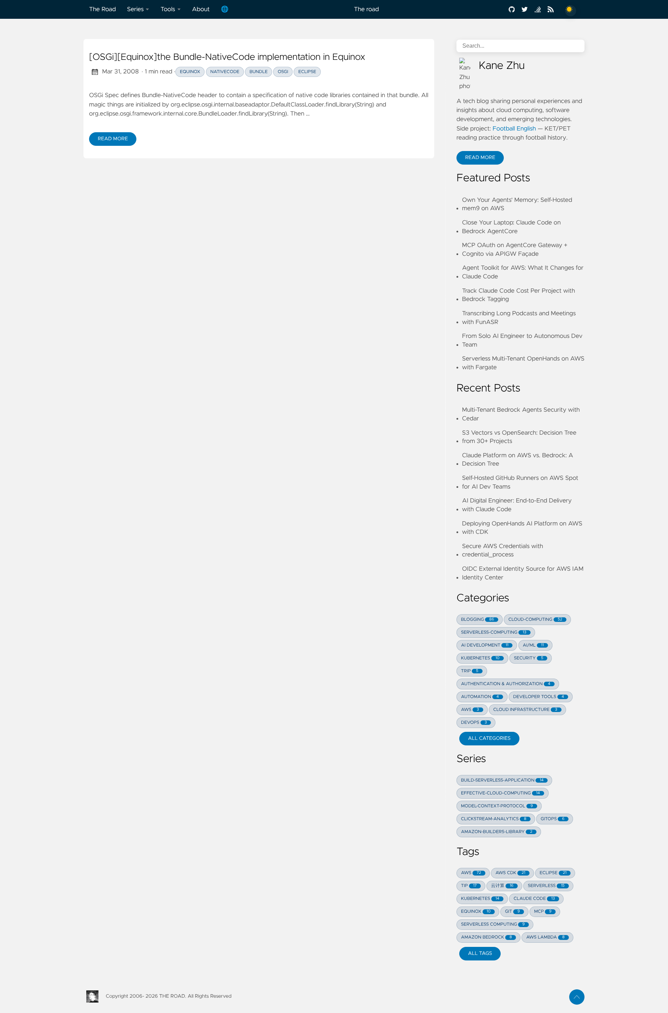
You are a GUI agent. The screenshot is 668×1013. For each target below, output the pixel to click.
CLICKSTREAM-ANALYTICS (493, 819)
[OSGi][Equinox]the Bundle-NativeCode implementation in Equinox (227, 57)
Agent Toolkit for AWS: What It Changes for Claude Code (522, 272)
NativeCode (225, 72)
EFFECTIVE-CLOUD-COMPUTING (500, 793)
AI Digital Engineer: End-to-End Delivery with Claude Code (517, 505)
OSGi (283, 72)
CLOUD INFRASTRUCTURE (525, 709)
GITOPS (552, 819)
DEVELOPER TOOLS (538, 697)
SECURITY (528, 658)
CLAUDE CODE (534, 898)
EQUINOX (476, 911)
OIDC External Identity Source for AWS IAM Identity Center (522, 573)
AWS (470, 709)
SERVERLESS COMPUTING (493, 924)
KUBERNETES (480, 658)
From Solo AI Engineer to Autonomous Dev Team (522, 340)
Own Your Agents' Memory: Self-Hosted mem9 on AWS (517, 204)
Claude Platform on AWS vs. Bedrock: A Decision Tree (517, 459)
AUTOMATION (480, 697)
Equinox (190, 72)
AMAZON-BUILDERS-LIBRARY (496, 832)
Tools (167, 9)
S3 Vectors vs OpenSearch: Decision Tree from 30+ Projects (519, 437)
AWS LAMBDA (545, 937)
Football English (514, 129)
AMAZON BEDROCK (486, 937)
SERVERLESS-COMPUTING (493, 632)
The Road (102, 9)
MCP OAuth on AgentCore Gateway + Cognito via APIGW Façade (514, 249)
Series (135, 9)
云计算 (502, 886)
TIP (469, 886)
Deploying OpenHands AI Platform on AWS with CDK (522, 528)
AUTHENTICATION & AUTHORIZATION (505, 684)
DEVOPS (474, 722)
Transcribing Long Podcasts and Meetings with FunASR (519, 317)
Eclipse (307, 72)
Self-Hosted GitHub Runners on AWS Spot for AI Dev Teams (520, 482)
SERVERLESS (546, 886)
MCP (542, 911)
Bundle (258, 72)
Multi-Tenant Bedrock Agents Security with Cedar (521, 414)
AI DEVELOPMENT (484, 645)
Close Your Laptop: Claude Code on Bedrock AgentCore (511, 227)
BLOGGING (477, 619)
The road (366, 9)
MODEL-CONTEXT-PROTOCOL (497, 806)
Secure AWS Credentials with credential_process (502, 550)
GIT (512, 911)
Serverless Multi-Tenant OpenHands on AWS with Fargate (523, 363)
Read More (116, 140)
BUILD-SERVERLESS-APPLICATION (502, 780)
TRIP (469, 671)
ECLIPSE (553, 873)
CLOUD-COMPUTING (535, 619)
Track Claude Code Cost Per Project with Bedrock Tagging (518, 295)
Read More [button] (484, 159)
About (201, 9)
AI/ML (533, 645)
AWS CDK (510, 873)
